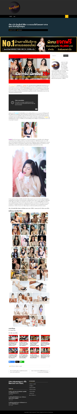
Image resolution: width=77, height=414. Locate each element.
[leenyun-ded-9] (16, 241)
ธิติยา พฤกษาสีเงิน (45, 208)
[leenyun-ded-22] (23, 275)
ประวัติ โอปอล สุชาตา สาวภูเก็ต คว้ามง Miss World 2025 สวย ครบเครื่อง (23, 356)
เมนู (14, 16)
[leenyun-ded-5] (16, 229)
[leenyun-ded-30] (41, 298)
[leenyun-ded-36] (34, 321)
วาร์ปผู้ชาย (31, 385)
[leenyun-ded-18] (25, 263)
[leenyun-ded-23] (32, 275)
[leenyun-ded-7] (33, 229)
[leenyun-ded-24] (42, 275)
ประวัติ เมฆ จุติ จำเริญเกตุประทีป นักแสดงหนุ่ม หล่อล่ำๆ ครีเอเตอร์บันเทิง (34, 356)
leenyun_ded (37, 208)
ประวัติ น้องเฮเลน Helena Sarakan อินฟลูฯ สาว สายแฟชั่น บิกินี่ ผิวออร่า (45, 344)
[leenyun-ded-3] (35, 218)
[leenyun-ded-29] (28, 298)
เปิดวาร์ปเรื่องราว (32, 395)
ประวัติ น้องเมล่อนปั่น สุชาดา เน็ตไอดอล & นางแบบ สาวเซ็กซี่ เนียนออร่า (18, 403)
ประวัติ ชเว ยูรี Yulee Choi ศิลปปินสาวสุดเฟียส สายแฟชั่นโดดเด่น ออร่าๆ (13, 344)
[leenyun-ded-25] (20, 286)
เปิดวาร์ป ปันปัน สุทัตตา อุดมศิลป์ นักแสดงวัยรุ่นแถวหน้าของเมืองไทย (18, 371)
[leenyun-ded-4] (43, 218)
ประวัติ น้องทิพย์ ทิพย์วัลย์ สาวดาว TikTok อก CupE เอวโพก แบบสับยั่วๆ (17, 398)
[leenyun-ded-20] (42, 263)
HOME (10, 16)
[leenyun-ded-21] (14, 275)
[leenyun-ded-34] (41, 309)
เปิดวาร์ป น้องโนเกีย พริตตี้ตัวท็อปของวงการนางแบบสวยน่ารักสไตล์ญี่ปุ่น (40, 371)
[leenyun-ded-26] (38, 286)
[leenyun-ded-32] (25, 309)
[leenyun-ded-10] (25, 241)
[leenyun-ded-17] (16, 263)
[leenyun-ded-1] (16, 218)
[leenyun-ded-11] (33, 241)
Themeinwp (50, 412)
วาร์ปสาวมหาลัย (32, 389)
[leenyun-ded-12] (42, 241)
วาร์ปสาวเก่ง (31, 393)
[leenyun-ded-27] (13, 298)
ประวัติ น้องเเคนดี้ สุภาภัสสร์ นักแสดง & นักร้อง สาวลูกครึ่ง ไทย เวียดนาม (13, 356)
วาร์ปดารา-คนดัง (18, 366)
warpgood (20, 30)
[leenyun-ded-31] (18, 309)
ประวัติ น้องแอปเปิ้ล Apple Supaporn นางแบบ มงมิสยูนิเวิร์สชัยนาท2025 (34, 344)
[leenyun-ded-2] (26, 218)
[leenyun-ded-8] (42, 229)
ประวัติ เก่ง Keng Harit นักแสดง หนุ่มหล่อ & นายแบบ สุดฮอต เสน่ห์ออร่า (23, 344)
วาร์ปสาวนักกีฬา (32, 387)
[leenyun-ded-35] (21, 321)
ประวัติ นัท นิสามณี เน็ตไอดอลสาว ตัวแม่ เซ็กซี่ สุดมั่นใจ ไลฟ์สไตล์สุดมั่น (45, 356)
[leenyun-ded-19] (33, 263)
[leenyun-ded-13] (15, 252)
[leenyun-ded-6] (25, 229)
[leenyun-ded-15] (31, 252)
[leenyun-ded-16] (42, 252)
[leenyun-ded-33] (33, 309)
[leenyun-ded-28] (21, 298)
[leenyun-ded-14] (23, 252)
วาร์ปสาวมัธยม (32, 391)
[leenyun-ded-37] (42, 321)
